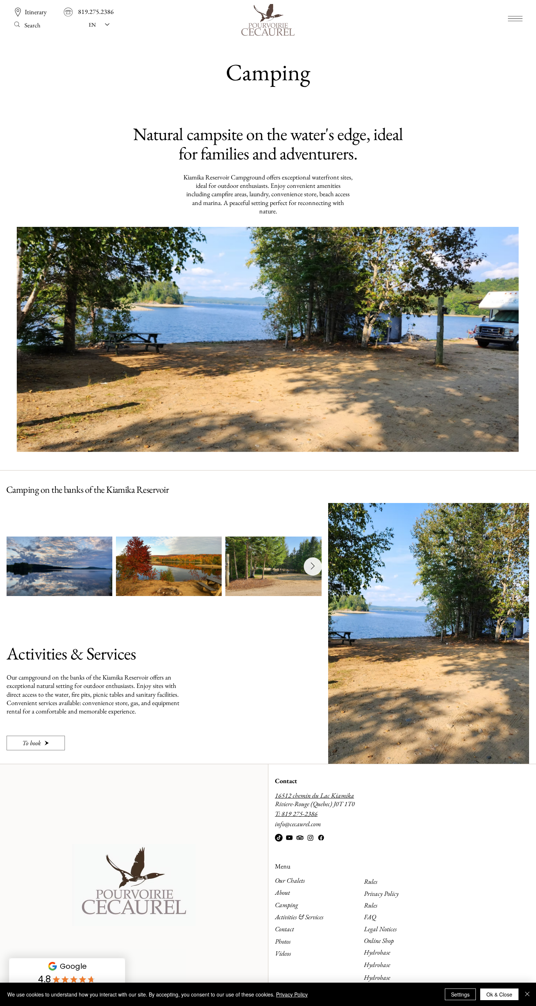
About (282, 892)
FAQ (370, 917)
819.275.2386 (96, 11)
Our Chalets (290, 880)
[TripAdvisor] (300, 837)
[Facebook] (321, 837)
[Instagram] (310, 837)
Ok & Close (499, 994)
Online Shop (379, 940)
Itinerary (36, 12)
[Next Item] (313, 566)
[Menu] (515, 18)
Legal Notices (380, 929)
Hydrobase (377, 952)
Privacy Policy (381, 893)
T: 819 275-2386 (296, 813)
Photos (283, 941)
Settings (460, 994)
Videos (283, 953)
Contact (286, 781)
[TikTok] (279, 837)
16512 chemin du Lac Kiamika (314, 795)
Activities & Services (299, 917)
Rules (370, 881)
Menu (282, 866)
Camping (286, 905)
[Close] (527, 994)
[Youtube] (289, 837)
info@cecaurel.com (298, 824)
